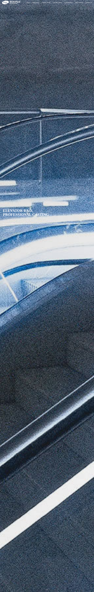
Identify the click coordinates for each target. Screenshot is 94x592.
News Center (79, 2)
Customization (68, 2)
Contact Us (89, 2)
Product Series (46, 2)
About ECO (35, 2)
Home (28, 2)
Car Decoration (57, 2)
